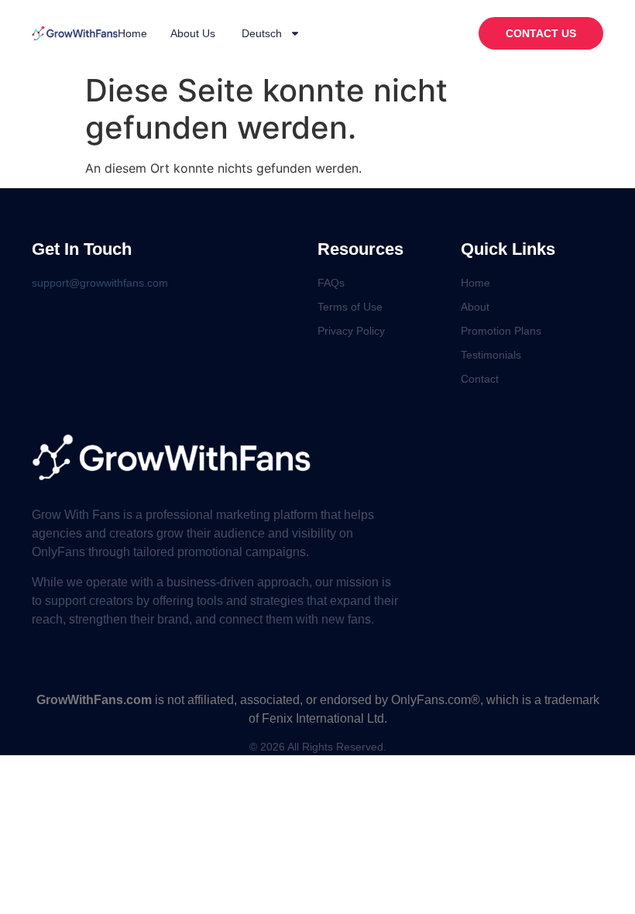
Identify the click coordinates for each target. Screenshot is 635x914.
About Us (192, 33)
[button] (541, 33)
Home (132, 33)
